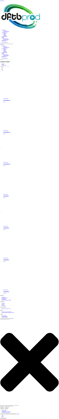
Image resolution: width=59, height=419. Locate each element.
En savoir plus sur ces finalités (6, 412)
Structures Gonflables (6, 55)
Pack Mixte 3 (6, 259)
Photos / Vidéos (4, 298)
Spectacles (3, 304)
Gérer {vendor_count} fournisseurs (6, 411)
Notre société (5, 46)
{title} (2, 415)
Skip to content (2, 0)
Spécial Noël (5, 51)
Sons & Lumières (6, 54)
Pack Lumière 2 (7, 132)
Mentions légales (11, 318)
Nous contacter (4, 56)
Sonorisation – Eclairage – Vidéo (6, 308)
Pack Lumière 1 (7, 100)
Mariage (3, 53)
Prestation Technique (4, 52)
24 (2, 69)
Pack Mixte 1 (6, 195)
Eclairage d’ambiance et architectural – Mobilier (8, 312)
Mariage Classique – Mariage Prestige (7, 311)
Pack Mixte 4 (6, 291)
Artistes (4, 50)
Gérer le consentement (3, 418)
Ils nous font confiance (6, 47)
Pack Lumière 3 (7, 164)
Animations (5, 49)
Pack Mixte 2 (6, 227)
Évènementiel (3, 48)
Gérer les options (4, 410)
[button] (29, 362)
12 (2, 68)
